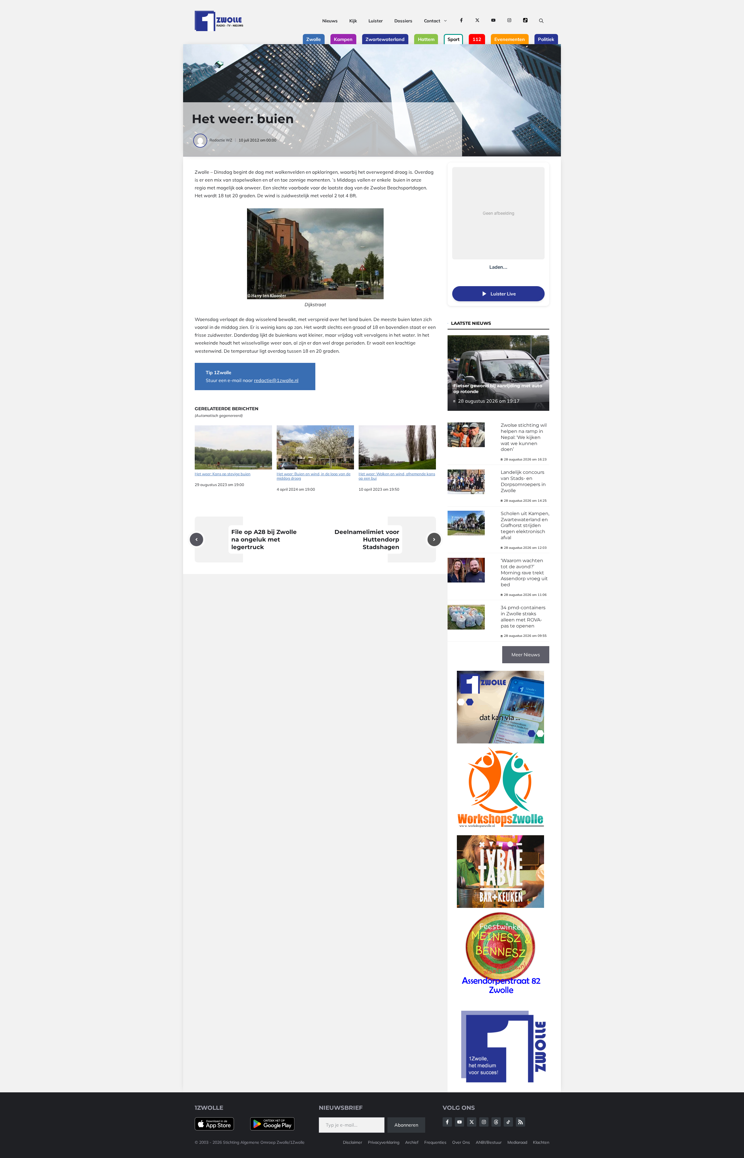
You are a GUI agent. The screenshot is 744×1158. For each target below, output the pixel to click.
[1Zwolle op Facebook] (461, 21)
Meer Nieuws (526, 654)
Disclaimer (352, 1142)
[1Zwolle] (219, 21)
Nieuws (330, 21)
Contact (432, 21)
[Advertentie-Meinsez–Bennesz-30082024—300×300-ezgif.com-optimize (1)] (500, 996)
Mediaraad (517, 1142)
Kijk (353, 21)
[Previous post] (196, 539)
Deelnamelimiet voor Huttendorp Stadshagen (367, 539)
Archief (412, 1142)
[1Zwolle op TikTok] (525, 21)
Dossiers (403, 21)
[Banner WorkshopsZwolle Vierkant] (500, 831)
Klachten (541, 1142)
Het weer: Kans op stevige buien (223, 474)
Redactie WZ (221, 140)
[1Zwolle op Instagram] (509, 21)
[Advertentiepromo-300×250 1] (504, 1081)
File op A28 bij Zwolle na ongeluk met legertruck (264, 539)
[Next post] (434, 539)
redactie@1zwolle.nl (276, 380)
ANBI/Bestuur (489, 1142)
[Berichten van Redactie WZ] (201, 140)
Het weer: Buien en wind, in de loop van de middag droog (313, 476)
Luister (376, 21)
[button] (541, 21)
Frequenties (435, 1142)
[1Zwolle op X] (477, 21)
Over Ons (461, 1142)
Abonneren (406, 1125)
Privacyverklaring (383, 1142)
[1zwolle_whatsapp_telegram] (500, 742)
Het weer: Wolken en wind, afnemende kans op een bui (397, 476)
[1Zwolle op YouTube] (493, 21)
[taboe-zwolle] (500, 906)
